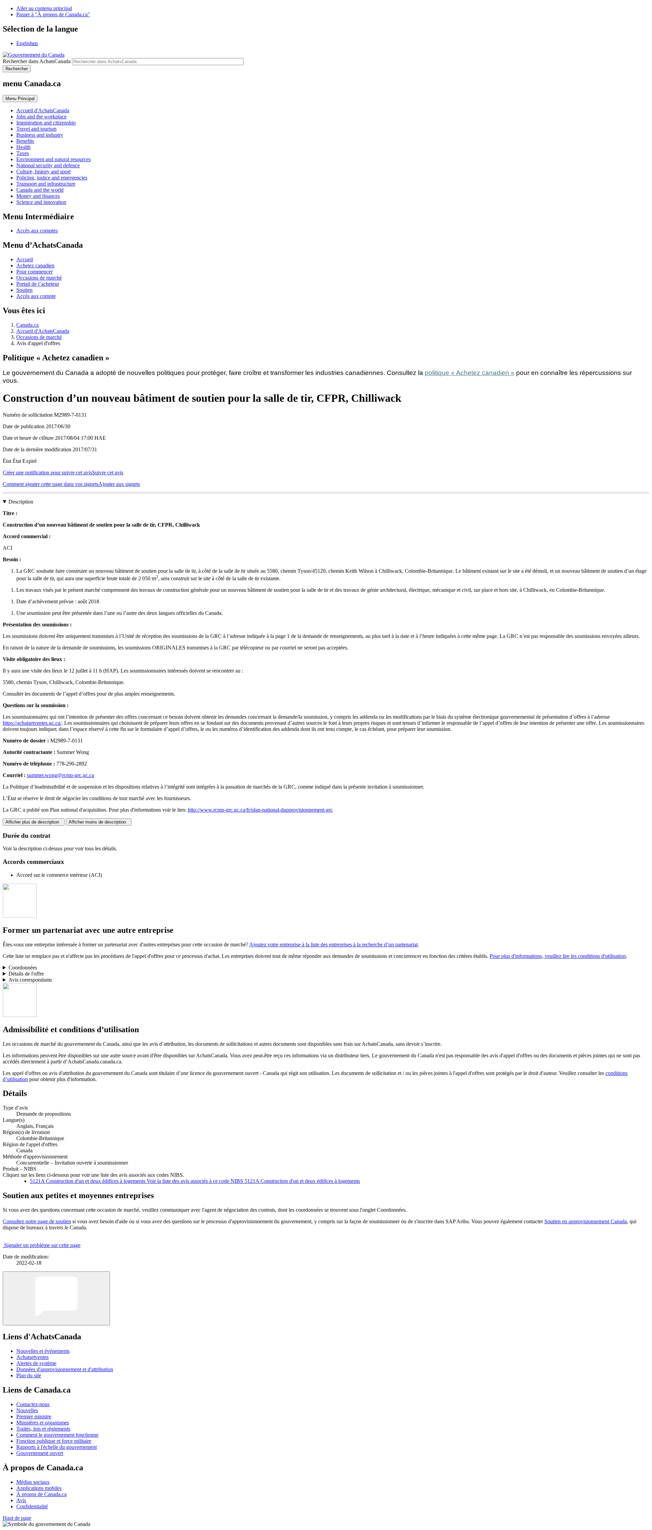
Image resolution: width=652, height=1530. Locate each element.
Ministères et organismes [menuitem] (42, 1422)
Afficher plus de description (33, 822)
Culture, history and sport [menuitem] (43, 171)
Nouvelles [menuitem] (27, 1410)
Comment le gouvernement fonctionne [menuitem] (57, 1435)
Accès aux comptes (37, 230)
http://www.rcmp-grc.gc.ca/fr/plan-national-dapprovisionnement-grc (260, 810)
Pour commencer (34, 272)
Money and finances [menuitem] (38, 196)
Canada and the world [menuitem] (40, 190)
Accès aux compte (36, 296)
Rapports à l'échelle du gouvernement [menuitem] (56, 1447)
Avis (21, 1500)
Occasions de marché (39, 278)
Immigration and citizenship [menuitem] (46, 123)
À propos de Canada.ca (41, 1494)
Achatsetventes (32, 1357)
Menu (20, 98)
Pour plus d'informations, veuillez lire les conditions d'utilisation (558, 956)
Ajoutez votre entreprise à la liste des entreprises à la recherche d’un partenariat (333, 944)
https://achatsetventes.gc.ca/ (32, 723)
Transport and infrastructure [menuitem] (45, 184)
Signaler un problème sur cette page (42, 1245)
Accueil (24, 259)
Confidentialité (32, 1506)
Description (20, 502)
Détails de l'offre (26, 974)
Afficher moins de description (99, 822)
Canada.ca (27, 325)
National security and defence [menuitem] (48, 165)
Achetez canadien (35, 265)
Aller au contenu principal (44, 8)
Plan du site (28, 1375)
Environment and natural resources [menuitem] (53, 159)
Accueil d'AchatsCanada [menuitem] (42, 110)
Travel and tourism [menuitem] (36, 129)
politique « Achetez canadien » (469, 372)
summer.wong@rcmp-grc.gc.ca (60, 775)
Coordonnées (22, 967)
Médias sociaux (33, 1482)
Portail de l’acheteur (37, 284)
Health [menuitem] (23, 147)
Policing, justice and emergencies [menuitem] (51, 178)
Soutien (24, 290)
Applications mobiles (38, 1488)
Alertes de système (36, 1363)
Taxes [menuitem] (22, 153)
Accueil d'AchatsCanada (42, 331)
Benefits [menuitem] (25, 141)
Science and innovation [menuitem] (41, 202)
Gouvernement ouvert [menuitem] (39, 1453)
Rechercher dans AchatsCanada (37, 61)
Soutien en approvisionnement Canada (585, 1221)
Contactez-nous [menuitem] (33, 1404)
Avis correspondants (30, 980)
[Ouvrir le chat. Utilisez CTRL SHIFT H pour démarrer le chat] (56, 1298)
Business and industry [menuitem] (39, 135)
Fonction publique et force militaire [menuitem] (53, 1441)
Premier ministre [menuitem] (33, 1416)
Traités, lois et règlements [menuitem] (43, 1429)
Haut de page (17, 1518)
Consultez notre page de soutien (37, 1221)
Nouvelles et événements (43, 1351)
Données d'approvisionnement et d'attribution (64, 1369)
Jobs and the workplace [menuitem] (41, 116)
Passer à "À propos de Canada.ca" (53, 14)
